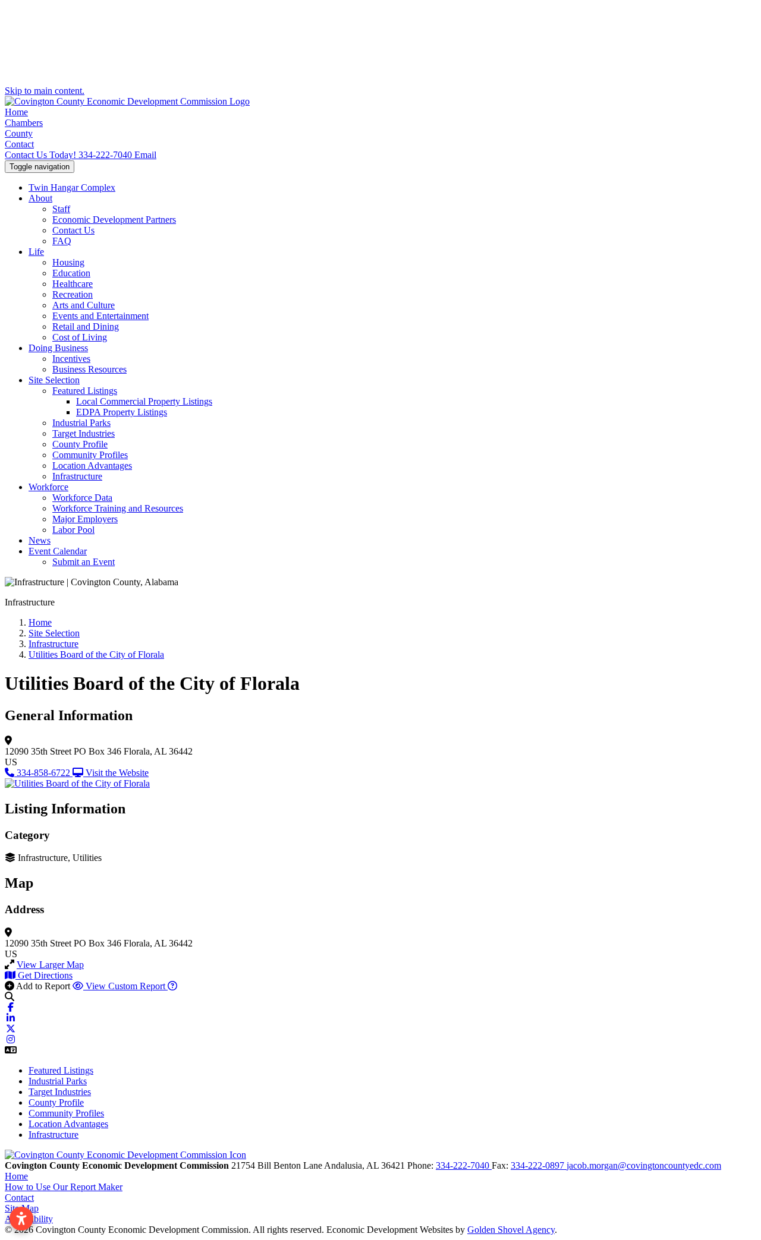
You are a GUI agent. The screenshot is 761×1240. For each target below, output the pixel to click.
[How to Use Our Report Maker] (172, 986)
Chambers (24, 123)
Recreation (72, 294)
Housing (68, 262)
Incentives (71, 359)
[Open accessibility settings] (21, 1218)
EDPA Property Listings (121, 412)
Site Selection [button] (54, 380)
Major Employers (85, 519)
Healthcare (72, 284)
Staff (61, 209)
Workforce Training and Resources (117, 508)
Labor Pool (73, 530)
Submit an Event (83, 562)
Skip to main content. (44, 91)
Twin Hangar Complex (72, 187)
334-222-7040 (69, 155)
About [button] (40, 198)
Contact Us (73, 230)
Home (16, 112)
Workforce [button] (48, 487)
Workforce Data (82, 498)
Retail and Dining (85, 326)
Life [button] (36, 252)
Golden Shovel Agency (511, 1230)
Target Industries (83, 433)
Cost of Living (79, 337)
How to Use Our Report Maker (63, 1187)
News (40, 540)
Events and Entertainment (100, 316)
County (19, 133)
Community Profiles (90, 455)
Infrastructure (77, 476)
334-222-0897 (539, 1165)
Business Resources (89, 369)
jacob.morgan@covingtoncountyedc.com (644, 1165)
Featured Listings (84, 391)
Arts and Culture (83, 305)
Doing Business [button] (58, 348)
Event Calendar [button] (58, 551)
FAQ (61, 241)
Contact (19, 144)
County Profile (80, 444)
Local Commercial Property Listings (144, 401)
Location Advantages (92, 465)
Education (71, 273)
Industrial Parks (81, 423)
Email (145, 155)
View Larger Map (50, 965)
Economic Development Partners (114, 219)
